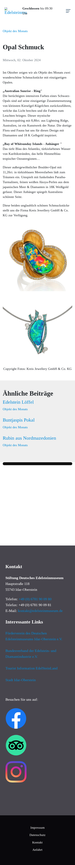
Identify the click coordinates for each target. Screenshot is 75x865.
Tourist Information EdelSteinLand (31, 668)
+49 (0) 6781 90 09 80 (35, 599)
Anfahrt (37, 849)
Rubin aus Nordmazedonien (29, 438)
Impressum (37, 827)
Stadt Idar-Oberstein (20, 680)
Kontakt (37, 842)
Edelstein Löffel (18, 402)
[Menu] (68, 10)
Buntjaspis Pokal (19, 420)
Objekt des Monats (15, 31)
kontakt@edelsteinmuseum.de (40, 611)
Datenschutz (37, 835)
